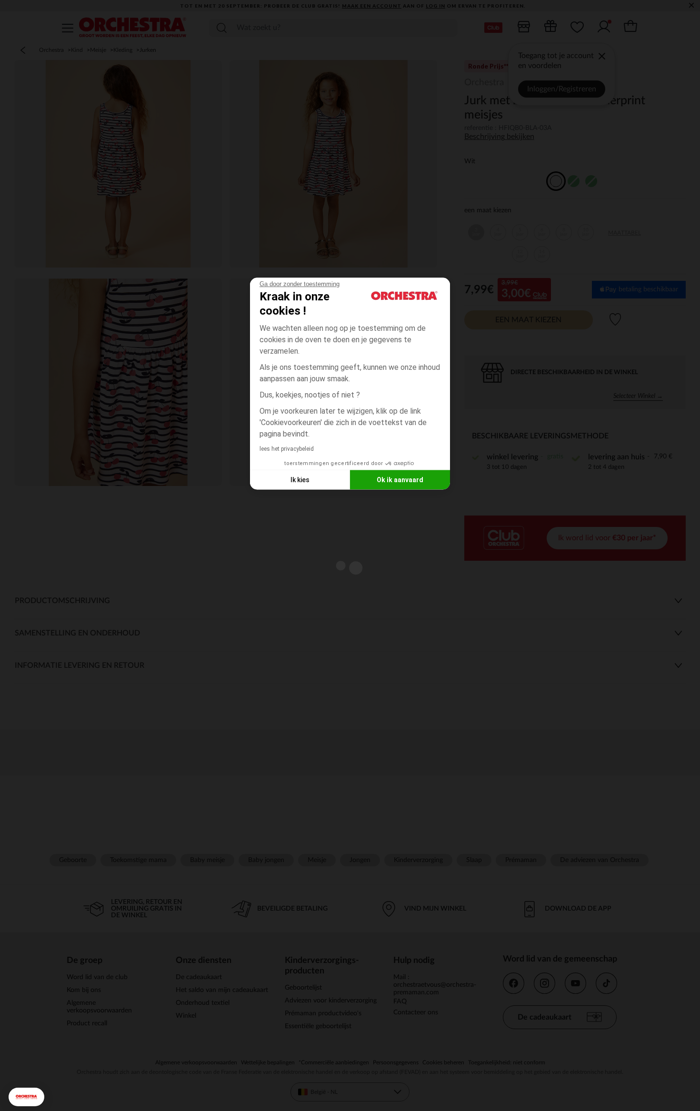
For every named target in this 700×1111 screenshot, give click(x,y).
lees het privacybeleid (287, 449)
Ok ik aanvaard (400, 479)
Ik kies (300, 479)
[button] (26, 1097)
